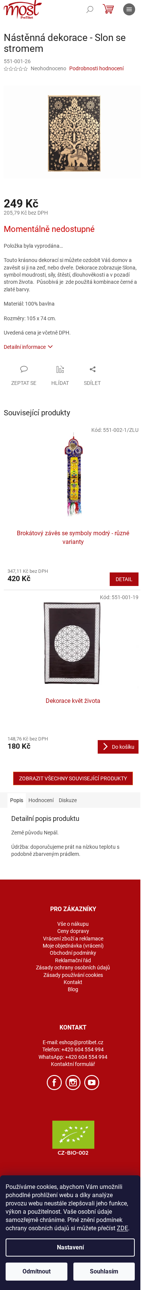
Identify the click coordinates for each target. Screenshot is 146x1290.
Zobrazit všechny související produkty (73, 778)
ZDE (122, 1228)
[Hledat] (89, 9)
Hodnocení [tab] (41, 800)
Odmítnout (36, 1271)
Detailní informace (25, 347)
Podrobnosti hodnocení (96, 68)
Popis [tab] (16, 800)
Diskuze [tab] (68, 800)
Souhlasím (104, 1271)
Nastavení (70, 1247)
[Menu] (129, 9)
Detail (124, 579)
